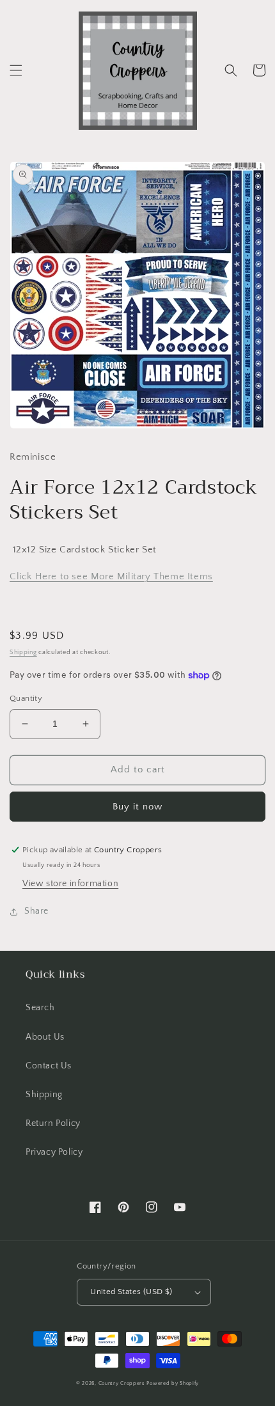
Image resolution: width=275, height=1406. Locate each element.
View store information (70, 884)
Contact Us (49, 1066)
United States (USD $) (131, 1291)
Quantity (26, 698)
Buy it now (137, 806)
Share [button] (36, 911)
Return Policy (53, 1123)
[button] (16, 70)
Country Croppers (121, 1383)
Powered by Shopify (172, 1383)
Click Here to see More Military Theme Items (111, 576)
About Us (45, 1037)
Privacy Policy (54, 1152)
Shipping (23, 652)
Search (40, 1008)
